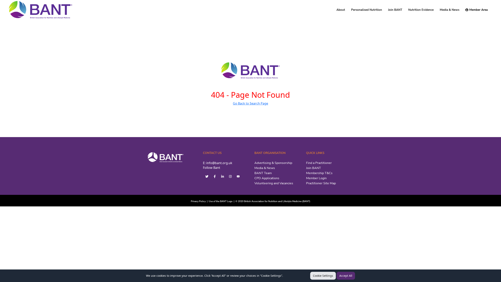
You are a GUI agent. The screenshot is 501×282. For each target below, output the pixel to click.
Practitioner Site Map (321, 183)
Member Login (316, 178)
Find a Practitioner (319, 163)
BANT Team (263, 173)
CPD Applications (266, 178)
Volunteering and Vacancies (273, 183)
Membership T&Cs (319, 173)
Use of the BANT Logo (220, 201)
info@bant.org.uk (219, 163)
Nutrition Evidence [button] (421, 10)
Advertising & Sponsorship (273, 163)
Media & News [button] (449, 10)
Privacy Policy (198, 201)
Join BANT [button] (395, 10)
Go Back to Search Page (250, 103)
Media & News (264, 168)
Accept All (345, 275)
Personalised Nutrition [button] (366, 10)
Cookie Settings (323, 275)
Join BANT (313, 168)
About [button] (340, 10)
